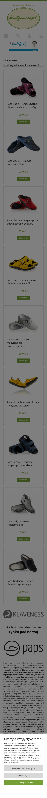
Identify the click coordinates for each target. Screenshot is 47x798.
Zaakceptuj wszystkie (23, 782)
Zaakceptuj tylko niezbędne (23, 768)
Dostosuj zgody (23, 775)
